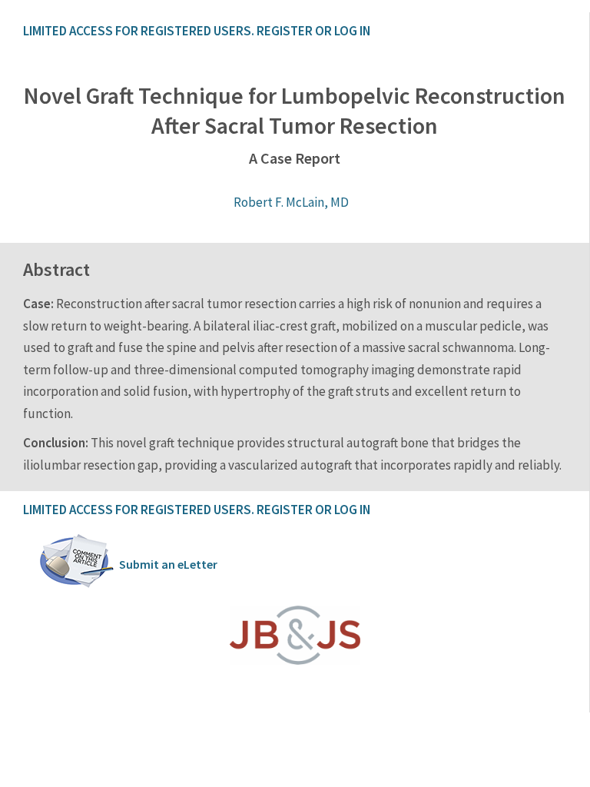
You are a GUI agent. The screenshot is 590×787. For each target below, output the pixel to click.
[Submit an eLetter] (76, 584)
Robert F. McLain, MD (291, 202)
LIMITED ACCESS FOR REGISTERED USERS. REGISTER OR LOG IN (196, 30)
